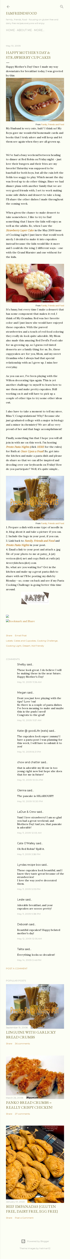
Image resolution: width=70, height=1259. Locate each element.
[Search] (62, 6)
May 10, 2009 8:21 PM (29, 751)
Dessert (26, 645)
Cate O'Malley (26, 843)
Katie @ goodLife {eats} (32, 730)
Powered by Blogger (38, 1241)
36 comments (22, 1043)
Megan (22, 692)
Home (10, 30)
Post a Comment (16, 968)
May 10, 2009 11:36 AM (29, 682)
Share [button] (9, 635)
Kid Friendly (38, 645)
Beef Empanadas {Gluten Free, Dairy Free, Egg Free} (32, 1209)
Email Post (21, 635)
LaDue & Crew (26, 811)
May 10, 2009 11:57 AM (29, 720)
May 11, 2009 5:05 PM (28, 889)
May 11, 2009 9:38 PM (29, 913)
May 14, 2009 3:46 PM (29, 960)
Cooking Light (13, 645)
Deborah (22, 924)
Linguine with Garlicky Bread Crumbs (31, 1035)
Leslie (21, 899)
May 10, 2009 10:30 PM (30, 801)
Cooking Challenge (47, 640)
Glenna (21, 790)
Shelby (21, 664)
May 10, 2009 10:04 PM (30, 779)
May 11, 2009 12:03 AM (29, 832)
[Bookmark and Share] (20, 621)
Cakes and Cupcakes (25, 640)
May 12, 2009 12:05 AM (29, 938)
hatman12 (44, 1248)
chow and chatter (28, 762)
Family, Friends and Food (52, 124)
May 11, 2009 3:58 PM (28, 854)
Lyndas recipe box (29, 864)
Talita (20, 949)
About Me (24, 30)
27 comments (22, 1113)
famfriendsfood (21, 13)
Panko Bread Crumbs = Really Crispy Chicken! (29, 1105)
